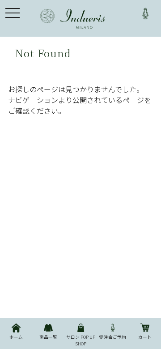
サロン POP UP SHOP (80, 340)
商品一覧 (48, 337)
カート (145, 337)
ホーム (16, 337)
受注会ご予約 (112, 337)
